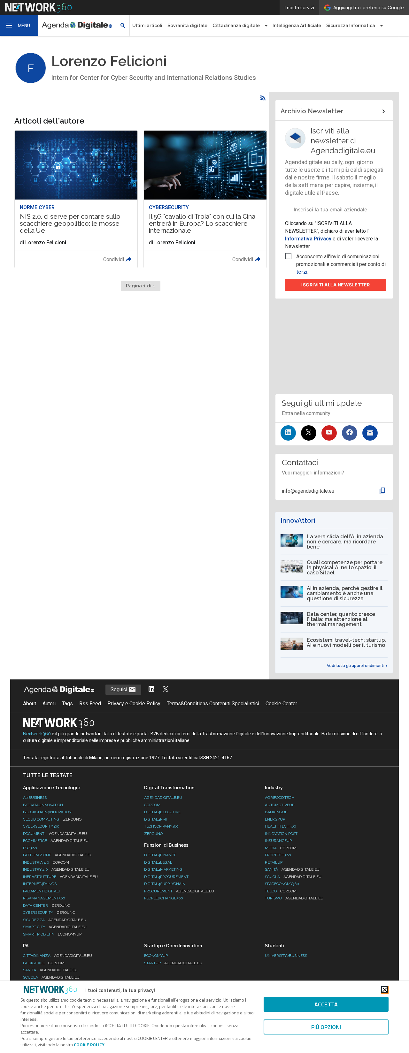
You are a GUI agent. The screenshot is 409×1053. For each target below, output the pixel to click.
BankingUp (276, 812)
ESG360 (30, 848)
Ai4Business (35, 797)
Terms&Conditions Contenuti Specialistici (213, 704)
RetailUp (273, 862)
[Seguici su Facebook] (349, 433)
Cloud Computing (52, 819)
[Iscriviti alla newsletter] (370, 433)
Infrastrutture (60, 877)
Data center (46, 905)
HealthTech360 (280, 826)
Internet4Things (40, 884)
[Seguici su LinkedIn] (288, 433)
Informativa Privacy (309, 239)
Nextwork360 (37, 733)
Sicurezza (54, 920)
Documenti (55, 833)
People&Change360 (163, 898)
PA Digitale (44, 963)
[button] (19, 25)
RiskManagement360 (44, 898)
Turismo (294, 898)
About (29, 704)
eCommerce (56, 840)
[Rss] (263, 98)
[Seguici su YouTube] (329, 433)
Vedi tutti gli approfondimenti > (357, 665)
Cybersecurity (49, 912)
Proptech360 (278, 855)
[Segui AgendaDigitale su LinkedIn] (151, 689)
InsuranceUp (278, 840)
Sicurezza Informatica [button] (350, 25)
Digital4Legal (158, 862)
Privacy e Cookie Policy (133, 704)
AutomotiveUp (279, 805)
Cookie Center (281, 704)
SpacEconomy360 (282, 884)
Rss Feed (90, 704)
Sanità (292, 869)
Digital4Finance (160, 855)
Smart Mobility (52, 934)
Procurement (179, 891)
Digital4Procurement (166, 877)
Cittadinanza (57, 955)
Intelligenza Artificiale (297, 25)
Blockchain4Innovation (47, 812)
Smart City (55, 927)
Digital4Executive (162, 812)
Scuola (293, 877)
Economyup (156, 955)
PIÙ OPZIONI (326, 1027)
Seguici (119, 689)
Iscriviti (335, 284)
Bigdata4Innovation (43, 805)
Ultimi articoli (147, 25)
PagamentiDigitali (41, 891)
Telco (281, 891)
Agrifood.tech (279, 797)
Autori (49, 704)
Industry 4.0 (56, 869)
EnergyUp (275, 819)
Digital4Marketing (163, 869)
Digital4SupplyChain (164, 884)
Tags (67, 704)
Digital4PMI (155, 819)
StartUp (173, 963)
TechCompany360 (161, 826)
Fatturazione (58, 855)
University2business (286, 955)
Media (281, 848)
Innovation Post (281, 833)
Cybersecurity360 (41, 826)
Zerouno (153, 833)
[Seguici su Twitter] (308, 433)
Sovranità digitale (187, 25)
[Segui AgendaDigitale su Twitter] (165, 689)
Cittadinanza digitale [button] (236, 25)
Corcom (152, 805)
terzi (301, 272)
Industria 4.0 (46, 862)
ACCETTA (326, 1004)
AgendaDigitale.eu (163, 797)
